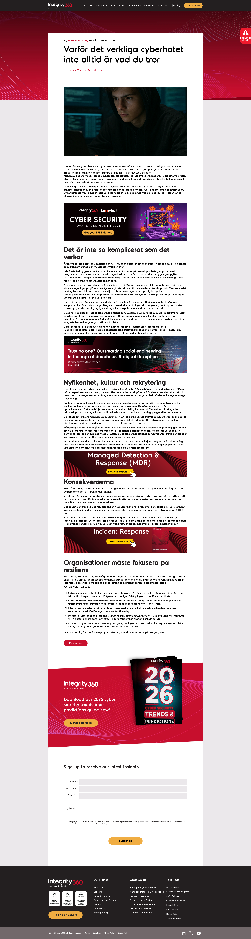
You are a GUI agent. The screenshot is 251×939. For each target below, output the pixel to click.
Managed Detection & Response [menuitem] (147, 892)
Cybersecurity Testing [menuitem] (141, 900)
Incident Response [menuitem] (139, 896)
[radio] (118, 808)
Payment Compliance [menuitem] (141, 913)
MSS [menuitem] (123, 5)
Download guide (81, 723)
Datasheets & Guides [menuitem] (104, 900)
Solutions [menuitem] (136, 5)
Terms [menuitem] (87, 933)
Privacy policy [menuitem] (101, 913)
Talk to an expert (65, 915)
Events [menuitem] (97, 904)
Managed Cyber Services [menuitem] (143, 888)
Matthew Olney (78, 40)
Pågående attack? (245, 39)
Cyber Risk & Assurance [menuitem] (142, 904)
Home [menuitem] (89, 5)
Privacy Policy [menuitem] (109, 933)
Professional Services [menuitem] (141, 909)
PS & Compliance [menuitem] (107, 5)
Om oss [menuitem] (163, 5)
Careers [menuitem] (97, 892)
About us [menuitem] (98, 888)
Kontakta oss (193, 6)
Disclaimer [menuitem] (97, 933)
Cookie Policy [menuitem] (123, 933)
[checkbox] (118, 808)
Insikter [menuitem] (150, 5)
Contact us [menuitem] (99, 909)
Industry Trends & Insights (83, 70)
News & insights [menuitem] (101, 896)
